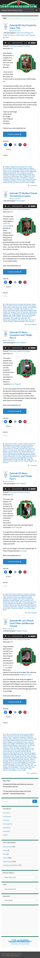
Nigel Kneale (16, 454)
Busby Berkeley (24, 736)
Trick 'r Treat (21, 770)
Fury (9, 171)
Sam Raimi (27, 603)
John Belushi (23, 747)
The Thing (27, 459)
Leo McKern (11, 310)
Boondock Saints (15, 445)
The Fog (14, 459)
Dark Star (21, 599)
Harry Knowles (29, 743)
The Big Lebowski (8, 764)
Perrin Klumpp (27, 602)
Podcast (19, 30)
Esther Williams (8, 742)
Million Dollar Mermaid (20, 754)
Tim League (23, 768)
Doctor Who (7, 307)
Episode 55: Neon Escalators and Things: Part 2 (21, 335)
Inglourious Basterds (9, 173)
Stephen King (7, 459)
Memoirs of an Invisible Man (16, 453)
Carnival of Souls (12, 597)
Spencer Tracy (11, 762)
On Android (6, 827)
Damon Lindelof (17, 168)
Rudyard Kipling (12, 759)
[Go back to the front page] (18, 4)
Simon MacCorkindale (28, 315)
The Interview (28, 765)
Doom (5, 170)
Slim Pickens (26, 761)
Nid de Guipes (7, 454)
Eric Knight (20, 170)
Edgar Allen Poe (28, 447)
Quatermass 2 (7, 313)
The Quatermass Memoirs (19, 318)
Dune (14, 170)
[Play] (6, 43)
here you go (23, 551)
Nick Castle (18, 602)
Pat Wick (6, 37)
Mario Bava (11, 602)
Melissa (13, 30)
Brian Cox (6, 306)
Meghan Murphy (21, 631)
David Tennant (23, 306)
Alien (6, 594)
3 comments (33, 773)
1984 (6, 304)
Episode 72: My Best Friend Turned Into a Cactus (23, 194)
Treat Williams (12, 770)
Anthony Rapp (9, 167)
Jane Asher (23, 307)
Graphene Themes (15, 955)
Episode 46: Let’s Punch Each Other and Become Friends (22, 623)
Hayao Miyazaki (7, 745)
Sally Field (20, 759)
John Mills (16, 309)
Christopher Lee (17, 739)
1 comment (33, 185)
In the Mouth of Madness (24, 450)
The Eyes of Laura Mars (10, 606)
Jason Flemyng (31, 307)
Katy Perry (13, 750)
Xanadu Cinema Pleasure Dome (11, 10)
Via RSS (5, 835)
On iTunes (6, 820)
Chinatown (29, 737)
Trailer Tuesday (7, 861)
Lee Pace (23, 751)
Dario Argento (13, 599)
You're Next (27, 608)
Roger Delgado (16, 315)
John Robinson (24, 309)
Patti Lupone (7, 756)
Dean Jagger (32, 306)
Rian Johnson (28, 757)
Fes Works (11, 35)
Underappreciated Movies (11, 865)
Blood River (28, 595)
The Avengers (31, 762)
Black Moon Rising (19, 595)
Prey (14, 603)
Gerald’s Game (24, 171)
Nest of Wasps (30, 453)
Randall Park (7, 757)
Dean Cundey (11, 447)
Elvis (32, 599)
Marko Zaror (19, 753)
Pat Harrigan (20, 201)
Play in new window (15, 46)
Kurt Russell (22, 451)
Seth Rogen (18, 761)
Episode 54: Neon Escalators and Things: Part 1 (21, 476)
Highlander (33, 171)
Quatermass (33, 312)
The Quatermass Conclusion (12, 317)
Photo (5, 854)
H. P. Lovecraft (11, 450)
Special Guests (8, 873)
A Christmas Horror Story (17, 734)
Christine (24, 445)
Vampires (16, 461)
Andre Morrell (13, 304)
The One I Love (14, 768)
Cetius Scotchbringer (23, 33)
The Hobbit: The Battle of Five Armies (18, 764)
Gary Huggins (11, 743)
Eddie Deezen (14, 740)
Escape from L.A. (8, 448)
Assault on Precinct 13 (12, 444)
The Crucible (21, 181)
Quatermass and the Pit (19, 313)
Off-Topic (32, 176)
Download (26, 46)
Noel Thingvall (30, 35)
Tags (5, 884)
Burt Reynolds (15, 736)
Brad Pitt (24, 167)
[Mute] (29, 43)
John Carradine (14, 748)
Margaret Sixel (26, 174)
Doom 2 (9, 170)
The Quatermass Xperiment (16, 319)
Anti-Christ (12, 594)
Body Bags (6, 445)
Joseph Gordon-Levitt (27, 748)
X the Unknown (29, 321)
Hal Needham (20, 743)
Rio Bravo (20, 603)
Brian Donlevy (14, 306)
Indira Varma (15, 307)
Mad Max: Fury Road (15, 174)
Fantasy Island (28, 170)
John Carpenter (21, 173)
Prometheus (24, 178)
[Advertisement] (20, 920)
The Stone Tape (23, 320)
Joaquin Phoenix (13, 747)
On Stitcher (6, 831)
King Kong (21, 750)
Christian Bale (7, 739)
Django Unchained (28, 168)
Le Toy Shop (16, 751)
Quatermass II (32, 313)
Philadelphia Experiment (27, 454)
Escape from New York (21, 448)
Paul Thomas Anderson (19, 756)
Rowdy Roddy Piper (21, 458)
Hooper (15, 745)
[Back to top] (35, 953)
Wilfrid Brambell (19, 321)
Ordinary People (8, 178)
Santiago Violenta (8, 761)
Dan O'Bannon (22, 597)
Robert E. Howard (8, 458)
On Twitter (6, 813)
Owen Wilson (32, 754)
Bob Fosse (18, 167)
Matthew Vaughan (29, 753)
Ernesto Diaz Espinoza (26, 740)
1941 (6, 734)
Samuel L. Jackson (29, 759)
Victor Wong (24, 461)
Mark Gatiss (19, 310)
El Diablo (27, 599)
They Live (10, 461)
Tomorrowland (24, 182)
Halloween (6, 600)
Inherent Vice (22, 745)
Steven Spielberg (21, 762)
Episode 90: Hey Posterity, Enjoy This (23, 26)
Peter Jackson (31, 756)
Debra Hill (19, 447)
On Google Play (7, 824)
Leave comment (32, 324)
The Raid (20, 459)
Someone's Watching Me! (28, 605)
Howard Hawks (14, 600)
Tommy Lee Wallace (17, 608)
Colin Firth (26, 739)
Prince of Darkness (22, 312)
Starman (30, 458)
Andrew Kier (22, 304)
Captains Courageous (19, 737)
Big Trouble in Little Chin (27, 444)
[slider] (33, 42)
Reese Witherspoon (17, 757)
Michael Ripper (28, 310)
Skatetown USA (15, 605)
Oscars (5, 850)
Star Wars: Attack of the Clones (20, 179)
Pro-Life (18, 456)
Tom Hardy (16, 182)
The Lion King (23, 767)
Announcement (7, 846)
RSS (11, 48)
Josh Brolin (6, 750)
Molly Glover (20, 35)
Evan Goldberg (17, 742)
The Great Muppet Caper (22, 764)
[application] (20, 43)
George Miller (15, 171)
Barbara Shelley (31, 304)
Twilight (32, 182)
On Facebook (7, 816)
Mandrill (12, 753)
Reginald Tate (7, 315)
